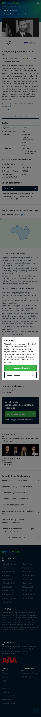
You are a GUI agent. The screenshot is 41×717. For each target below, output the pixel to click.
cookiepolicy (23, 349)
